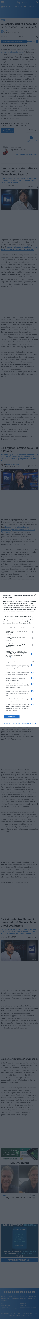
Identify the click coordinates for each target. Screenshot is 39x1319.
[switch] (32, 632)
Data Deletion (6, 723)
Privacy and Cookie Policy (29, 723)
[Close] (35, 596)
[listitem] (19, 628)
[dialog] (19, 659)
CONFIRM (11, 717)
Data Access (16, 723)
